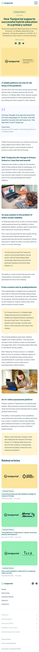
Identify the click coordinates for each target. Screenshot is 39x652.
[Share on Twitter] (23, 43)
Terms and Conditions (9, 643)
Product (5, 615)
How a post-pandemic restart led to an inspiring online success (18, 572)
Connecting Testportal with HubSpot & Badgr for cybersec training (19, 495)
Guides (4, 589)
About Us (5, 600)
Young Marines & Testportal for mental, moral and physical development (19, 533)
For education (7, 623)
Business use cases (9, 628)
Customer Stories (7, 597)
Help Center (6, 593)
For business (7, 619)
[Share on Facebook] (16, 43)
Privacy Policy (6, 639)
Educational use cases (11, 632)
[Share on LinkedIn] (19, 43)
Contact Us (5, 604)
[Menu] (35, 2)
